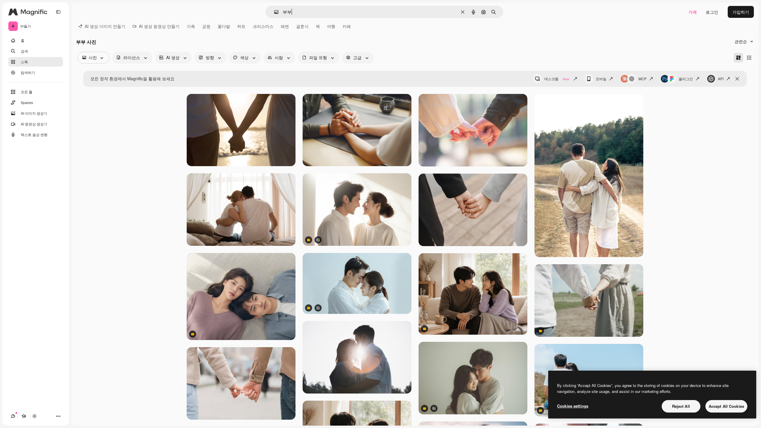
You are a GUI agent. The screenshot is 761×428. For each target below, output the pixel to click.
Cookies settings (572, 406)
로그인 (712, 12)
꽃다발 (224, 26)
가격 (692, 12)
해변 (285, 26)
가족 (191, 26)
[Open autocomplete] (274, 12)
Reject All (681, 406)
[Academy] (24, 416)
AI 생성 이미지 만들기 (105, 26)
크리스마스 (263, 26)
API (721, 78)
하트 (241, 26)
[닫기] (737, 78)
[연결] (13, 416)
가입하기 (740, 12)
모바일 (601, 78)
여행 (331, 26)
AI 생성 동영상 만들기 (159, 26)
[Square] (749, 57)
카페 (346, 26)
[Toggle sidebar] (58, 12)
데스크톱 (556, 78)
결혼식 (302, 26)
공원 (206, 26)
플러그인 (686, 78)
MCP (643, 78)
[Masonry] (738, 57)
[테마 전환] (34, 416)
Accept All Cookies (726, 406)
